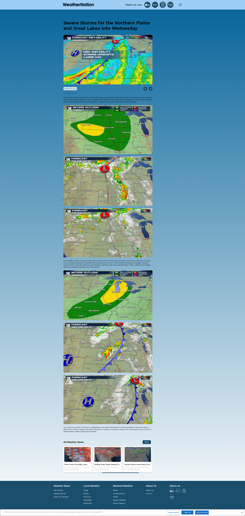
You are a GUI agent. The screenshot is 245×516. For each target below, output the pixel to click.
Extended (87, 500)
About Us (150, 490)
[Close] (242, 512)
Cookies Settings (173, 512)
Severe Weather (119, 500)
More (147, 442)
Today (85, 490)
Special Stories (60, 494)
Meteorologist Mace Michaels (86, 431)
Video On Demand (61, 497)
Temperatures (119, 494)
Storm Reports (119, 503)
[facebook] (150, 89)
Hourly (86, 494)
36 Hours (87, 497)
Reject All (187, 512)
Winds (115, 497)
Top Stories (58, 490)
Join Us (149, 494)
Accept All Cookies (202, 512)
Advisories (87, 503)
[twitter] (145, 89)
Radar (115, 490)
